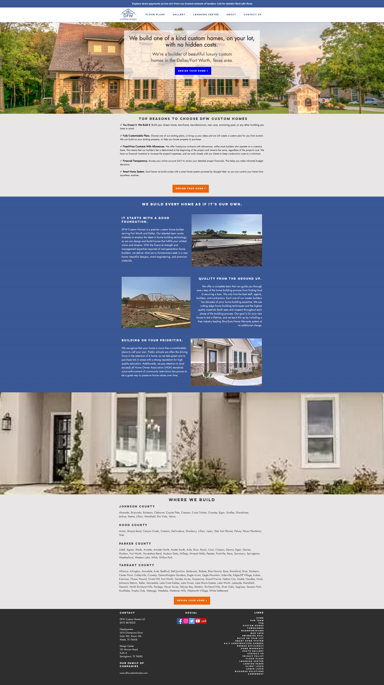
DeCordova (177, 531)
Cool (211, 550)
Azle (189, 550)
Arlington (135, 571)
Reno (229, 554)
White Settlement (218, 591)
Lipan (209, 531)
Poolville (220, 554)
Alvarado (124, 512)
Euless (256, 575)
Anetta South (178, 550)
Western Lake (142, 557)
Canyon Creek (151, 531)
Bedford (164, 571)
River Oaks (228, 587)
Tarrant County (137, 565)
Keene (131, 516)
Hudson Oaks (170, 554)
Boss (225, 571)
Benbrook (191, 571)
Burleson (148, 512)
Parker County (135, 543)
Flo (248, 659)
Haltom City (229, 579)
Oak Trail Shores (223, 531)
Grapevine (198, 579)
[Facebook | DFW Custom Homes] (180, 621)
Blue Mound (214, 571)
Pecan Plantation (252, 531)
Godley (230, 512)
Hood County (133, 525)
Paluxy (237, 531)
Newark (123, 587)
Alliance (123, 571)
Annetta (148, 550)
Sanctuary (239, 554)
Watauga (151, 591)
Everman (124, 579)
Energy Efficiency (250, 646)
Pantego (158, 587)
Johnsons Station (128, 583)
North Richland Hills (141, 587)
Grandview (242, 512)
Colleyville (140, 575)
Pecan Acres (171, 587)
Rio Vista (162, 516)
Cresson (185, 512)
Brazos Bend (134, 531)
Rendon (198, 587)
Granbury (191, 531)
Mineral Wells (197, 554)
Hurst (259, 579)
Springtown (253, 554)
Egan (222, 512)
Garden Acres (182, 579)
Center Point (126, 575)
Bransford (235, 571)
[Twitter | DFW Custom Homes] (192, 621)
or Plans (257, 659)
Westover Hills (178, 591)
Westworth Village (197, 591)
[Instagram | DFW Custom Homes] (186, 621)
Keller (142, 583)
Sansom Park (254, 587)
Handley (250, 579)
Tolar (121, 535)
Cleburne (159, 512)
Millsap (184, 554)
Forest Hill (154, 579)
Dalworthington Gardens (172, 575)
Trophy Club (138, 591)
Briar (195, 550)
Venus (172, 516)
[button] (179, 15)
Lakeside (237, 583)
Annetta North (161, 550)
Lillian (139, 516)
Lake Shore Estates (205, 583)
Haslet (240, 579)
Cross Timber (199, 512)
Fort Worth (135, 554)
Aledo (138, 550)
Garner (246, 550)
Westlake (163, 591)
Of (142, 662)
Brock (203, 550)
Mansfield (149, 516)
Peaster (210, 554)
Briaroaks (136, 512)
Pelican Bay (186, 587)
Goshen (123, 554)
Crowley (212, 512)
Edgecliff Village (242, 575)
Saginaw (240, 587)
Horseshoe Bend (152, 554)
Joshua (122, 516)
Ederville (226, 575)
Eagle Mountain (211, 575)
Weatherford (126, 557)
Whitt (154, 557)
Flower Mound (138, 579)
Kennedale (152, 583)
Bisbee (202, 571)
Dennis (230, 550)
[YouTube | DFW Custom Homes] (198, 621)
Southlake (124, 591)
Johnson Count (136, 506)
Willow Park (165, 557)
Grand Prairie (213, 579)
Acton (122, 531)
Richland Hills (212, 587)
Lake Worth (224, 583)
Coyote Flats (173, 512)
